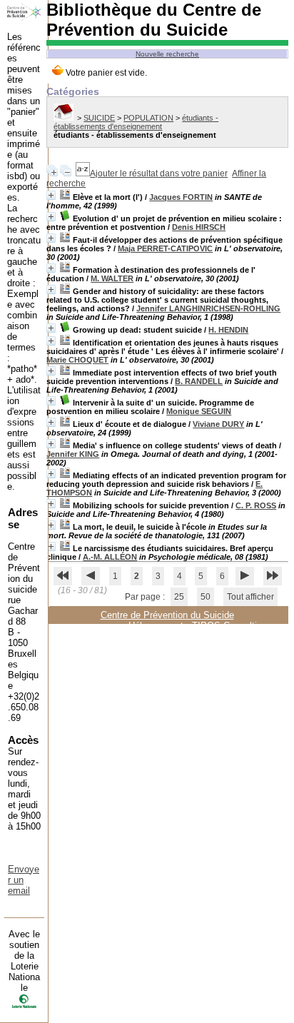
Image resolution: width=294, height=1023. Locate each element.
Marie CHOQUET (77, 360)
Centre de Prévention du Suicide (167, 615)
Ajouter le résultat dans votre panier (159, 173)
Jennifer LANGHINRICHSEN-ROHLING (208, 308)
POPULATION (148, 118)
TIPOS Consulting (229, 625)
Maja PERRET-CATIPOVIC (165, 248)
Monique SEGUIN (198, 411)
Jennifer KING (72, 454)
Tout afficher (250, 597)
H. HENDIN (228, 330)
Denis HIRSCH (198, 227)
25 (179, 597)
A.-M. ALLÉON (110, 557)
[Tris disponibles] (83, 173)
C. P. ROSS (255, 505)
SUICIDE (99, 118)
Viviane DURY (218, 424)
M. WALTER (112, 278)
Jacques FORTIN (181, 197)
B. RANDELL (199, 381)
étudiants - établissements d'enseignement (136, 122)
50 (206, 597)
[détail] (51, 195)
